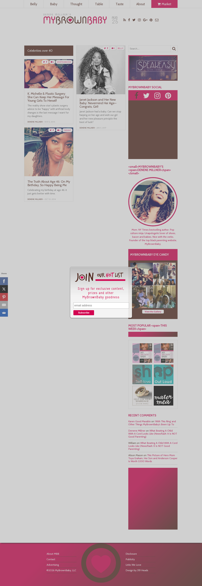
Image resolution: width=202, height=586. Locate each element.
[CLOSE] (134, 264)
